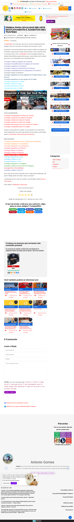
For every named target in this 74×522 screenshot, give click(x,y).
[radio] (19, 195)
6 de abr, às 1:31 (41, 295)
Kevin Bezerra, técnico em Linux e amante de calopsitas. (42, 479)
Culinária (55, 167)
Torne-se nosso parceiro (57, 434)
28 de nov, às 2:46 (13, 313)
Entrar (61, 7)
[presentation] (6, 468)
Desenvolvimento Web (9, 306)
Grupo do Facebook (68, 497)
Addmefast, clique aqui (20, 184)
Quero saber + (50, 21)
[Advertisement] (25, 228)
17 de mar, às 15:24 (42, 313)
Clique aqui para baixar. (51, 1)
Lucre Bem (4, 487)
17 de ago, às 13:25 (27, 295)
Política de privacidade (67, 506)
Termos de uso (69, 509)
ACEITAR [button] (14, 483)
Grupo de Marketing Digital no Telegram (62, 493)
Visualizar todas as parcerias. (63, 445)
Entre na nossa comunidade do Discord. (20, 4)
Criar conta (66, 7)
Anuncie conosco (54, 4)
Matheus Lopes (65, 468)
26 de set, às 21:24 (13, 330)
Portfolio (36, 306)
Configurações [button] (6, 483)
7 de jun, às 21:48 (27, 313)
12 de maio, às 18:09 (27, 330)
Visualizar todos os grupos (60, 129)
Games (21, 289)
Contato (62, 4)
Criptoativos (56, 164)
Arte (54, 162)
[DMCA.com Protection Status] (37, 521)
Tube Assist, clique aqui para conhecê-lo (21, 134)
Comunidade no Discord (67, 490)
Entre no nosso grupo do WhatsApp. (39, 4)
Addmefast (9, 44)
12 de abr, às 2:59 (13, 295)
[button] (37, 482)
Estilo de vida (8, 289)
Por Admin (11, 297)
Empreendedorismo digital (39, 289)
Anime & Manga (57, 160)
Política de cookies (68, 502)
